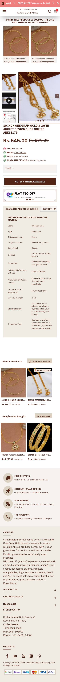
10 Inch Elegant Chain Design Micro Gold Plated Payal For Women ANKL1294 (13, 400)
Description (49, 209)
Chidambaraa (20, 152)
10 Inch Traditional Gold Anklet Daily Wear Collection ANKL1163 (39, 400)
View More (45, 416)
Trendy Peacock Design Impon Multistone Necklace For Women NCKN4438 (13, 455)
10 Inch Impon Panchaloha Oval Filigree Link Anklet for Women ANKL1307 (44, 58)
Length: (9, 168)
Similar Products (12, 361)
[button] (22, 96)
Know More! (9, 583)
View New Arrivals (41, 361)
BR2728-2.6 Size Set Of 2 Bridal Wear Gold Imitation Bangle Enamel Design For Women (39, 455)
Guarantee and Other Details (22, 209)
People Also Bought (13, 416)
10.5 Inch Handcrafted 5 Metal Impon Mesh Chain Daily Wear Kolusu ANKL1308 (16, 58)
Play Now (18, 507)
